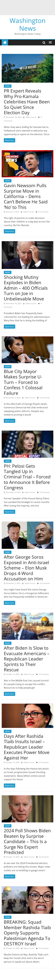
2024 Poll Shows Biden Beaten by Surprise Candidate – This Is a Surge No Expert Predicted (27, 841)
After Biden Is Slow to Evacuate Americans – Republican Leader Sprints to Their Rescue (26, 659)
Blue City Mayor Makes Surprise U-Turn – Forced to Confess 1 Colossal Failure (23, 382)
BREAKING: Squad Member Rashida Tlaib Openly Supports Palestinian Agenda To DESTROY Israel (27, 933)
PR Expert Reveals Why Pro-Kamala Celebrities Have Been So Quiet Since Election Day (27, 102)
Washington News (28, 24)
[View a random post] (50, 42)
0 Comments (43, 212)
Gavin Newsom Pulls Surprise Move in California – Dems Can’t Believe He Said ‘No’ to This (26, 196)
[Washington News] (5, 42)
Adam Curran (31, 117)
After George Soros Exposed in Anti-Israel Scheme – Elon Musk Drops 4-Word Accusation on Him (26, 568)
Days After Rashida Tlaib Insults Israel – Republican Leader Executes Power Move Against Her (27, 747)
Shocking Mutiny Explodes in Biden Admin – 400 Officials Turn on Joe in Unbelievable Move (26, 288)
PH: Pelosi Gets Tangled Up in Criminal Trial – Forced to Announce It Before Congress (27, 477)
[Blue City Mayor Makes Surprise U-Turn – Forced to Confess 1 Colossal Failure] (27, 338)
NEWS (7, 86)
